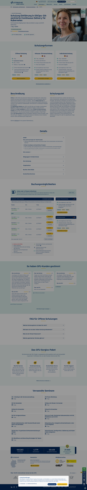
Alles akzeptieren (63, 484)
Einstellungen (52, 484)
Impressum (23, 483)
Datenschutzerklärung (32, 483)
